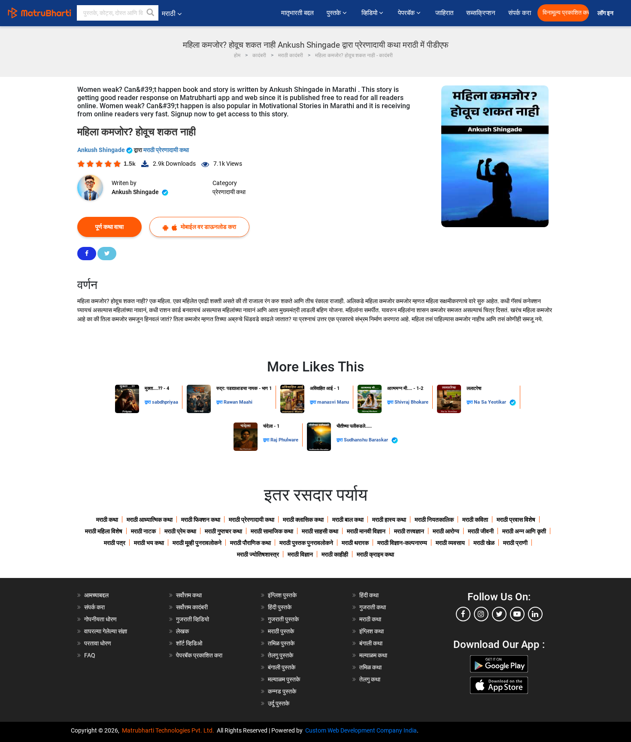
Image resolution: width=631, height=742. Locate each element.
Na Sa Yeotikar (490, 402)
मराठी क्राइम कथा (375, 554)
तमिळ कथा (370, 667)
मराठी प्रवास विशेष (516, 519)
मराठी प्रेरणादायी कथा (166, 149)
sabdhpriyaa (165, 402)
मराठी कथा (107, 519)
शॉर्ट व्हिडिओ (189, 643)
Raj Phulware (284, 440)
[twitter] (499, 614)
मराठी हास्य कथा (389, 519)
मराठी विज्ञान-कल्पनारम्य (402, 542)
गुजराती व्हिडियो (192, 619)
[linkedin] (535, 614)
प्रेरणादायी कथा (229, 192)
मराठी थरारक (355, 542)
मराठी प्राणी (515, 542)
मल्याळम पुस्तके (284, 679)
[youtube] (517, 614)
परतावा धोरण (98, 643)
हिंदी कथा (369, 595)
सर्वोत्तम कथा (189, 595)
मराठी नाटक (143, 531)
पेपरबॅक (407, 13)
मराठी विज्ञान (300, 554)
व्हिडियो (370, 13)
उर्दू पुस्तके (278, 703)
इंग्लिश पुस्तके (282, 595)
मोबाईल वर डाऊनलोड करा (207, 226)
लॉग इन (607, 13)
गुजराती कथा (372, 607)
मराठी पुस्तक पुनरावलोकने (306, 542)
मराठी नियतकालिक (434, 519)
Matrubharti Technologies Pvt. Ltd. (169, 730)
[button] (150, 13)
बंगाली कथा (370, 643)
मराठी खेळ (483, 542)
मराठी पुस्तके (281, 631)
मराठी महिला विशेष (103, 531)
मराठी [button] (169, 13)
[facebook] (463, 614)
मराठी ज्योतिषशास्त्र (258, 554)
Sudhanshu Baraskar (366, 440)
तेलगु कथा (369, 679)
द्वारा (148, 402)
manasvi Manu (333, 402)
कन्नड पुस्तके (282, 691)
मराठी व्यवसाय (450, 542)
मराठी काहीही (335, 554)
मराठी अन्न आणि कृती (524, 531)
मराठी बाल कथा (348, 519)
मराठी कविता (475, 519)
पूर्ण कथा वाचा (109, 226)
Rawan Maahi (238, 402)
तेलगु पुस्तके (280, 655)
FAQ (89, 655)
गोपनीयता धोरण (100, 619)
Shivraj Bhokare (411, 402)
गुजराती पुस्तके (283, 619)
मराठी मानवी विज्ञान (366, 531)
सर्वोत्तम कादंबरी (192, 607)
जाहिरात (444, 13)
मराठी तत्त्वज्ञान (409, 531)
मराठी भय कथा (149, 542)
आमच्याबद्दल (96, 595)
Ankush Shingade (101, 149)
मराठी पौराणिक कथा (250, 542)
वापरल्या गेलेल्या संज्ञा (105, 631)
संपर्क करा (519, 13)
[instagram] (481, 614)
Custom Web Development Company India (361, 730)
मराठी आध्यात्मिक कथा (150, 519)
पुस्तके (335, 13)
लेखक (182, 631)
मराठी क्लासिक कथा (303, 519)
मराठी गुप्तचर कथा (223, 531)
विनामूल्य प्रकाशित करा (566, 12)
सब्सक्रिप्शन (480, 13)
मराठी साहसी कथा (320, 531)
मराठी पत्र (114, 542)
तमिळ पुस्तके (281, 643)
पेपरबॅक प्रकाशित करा (199, 655)
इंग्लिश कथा (371, 631)
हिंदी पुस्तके (279, 607)
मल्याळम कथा (373, 655)
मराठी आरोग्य (446, 531)
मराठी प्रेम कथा (180, 531)
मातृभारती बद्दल (297, 13)
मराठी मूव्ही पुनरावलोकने (197, 542)
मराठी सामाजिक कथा (272, 531)
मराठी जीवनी (481, 531)
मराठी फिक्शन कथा (200, 519)
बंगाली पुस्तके (281, 667)
